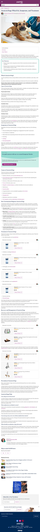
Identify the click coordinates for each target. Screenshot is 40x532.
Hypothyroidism (6, 189)
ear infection (14, 120)
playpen (29, 321)
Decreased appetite (7, 140)
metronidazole (32, 407)
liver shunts (25, 191)
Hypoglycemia (5, 195)
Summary (4, 49)
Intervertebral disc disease (8, 177)
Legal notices (26, 527)
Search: (3, 5)
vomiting (15, 147)
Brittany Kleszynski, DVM (9, 13)
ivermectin (3, 408)
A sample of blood (11, 211)
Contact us (22, 526)
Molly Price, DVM (22, 13)
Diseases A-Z (6, 8)
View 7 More (5, 51)
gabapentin (15, 281)
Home (2, 8)
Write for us (18, 526)
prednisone (16, 237)
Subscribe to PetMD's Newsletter (7, 513)
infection (21, 209)
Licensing (26, 526)
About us (13, 526)
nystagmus (19, 148)
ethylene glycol (21, 199)
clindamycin (13, 252)
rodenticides (14, 199)
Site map (30, 527)
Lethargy (4, 138)
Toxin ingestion (6, 199)
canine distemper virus (18, 175)
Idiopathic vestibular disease (8, 185)
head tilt (26, 148)
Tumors (4, 183)
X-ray (14, 223)
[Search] (37, 5)
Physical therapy (6, 298)
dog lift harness (4, 348)
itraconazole (13, 266)
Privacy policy (20, 527)
